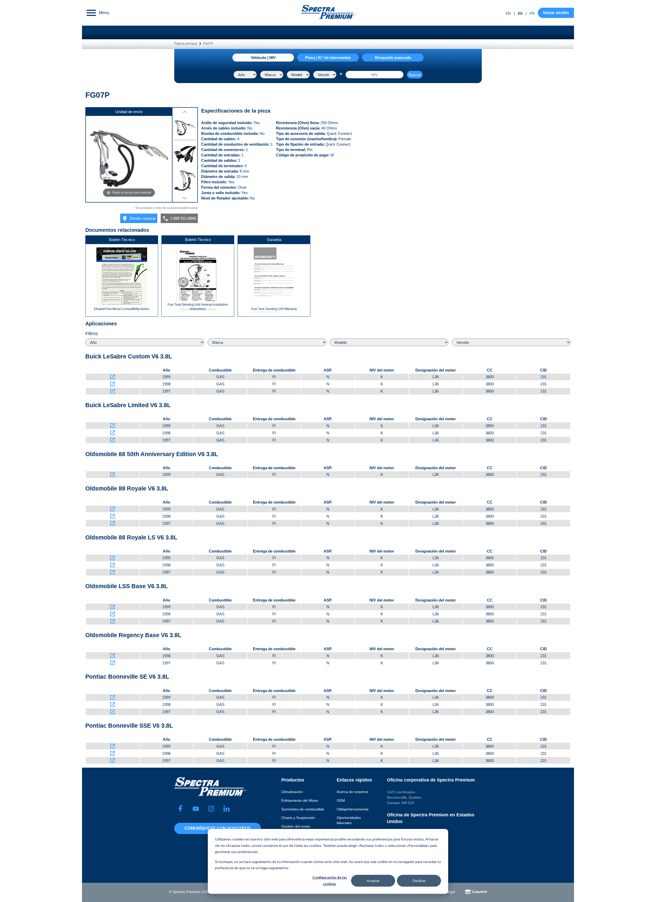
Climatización (292, 792)
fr (532, 13)
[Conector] (184, 155)
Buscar (415, 75)
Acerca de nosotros (352, 792)
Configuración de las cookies (329, 880)
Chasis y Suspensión (298, 818)
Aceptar (373, 880)
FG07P (208, 43)
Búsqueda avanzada (393, 57)
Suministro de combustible (302, 809)
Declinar (419, 880)
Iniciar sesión (556, 13)
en (508, 13)
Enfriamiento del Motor (299, 800)
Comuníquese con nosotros (217, 828)
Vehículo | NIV (263, 57)
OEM (341, 800)
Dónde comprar (139, 218)
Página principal (185, 43)
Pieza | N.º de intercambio (328, 57)
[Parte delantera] (184, 181)
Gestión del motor (295, 826)
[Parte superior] (184, 129)
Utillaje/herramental (352, 809)
